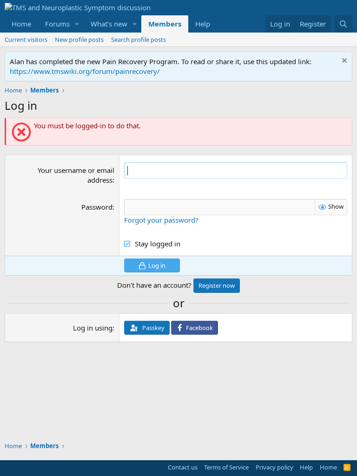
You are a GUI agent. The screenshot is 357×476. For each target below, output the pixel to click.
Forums (57, 23)
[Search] (343, 24)
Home (21, 23)
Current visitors (26, 39)
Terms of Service (226, 467)
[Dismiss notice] (343, 61)
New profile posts (79, 39)
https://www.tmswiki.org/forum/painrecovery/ (85, 71)
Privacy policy (274, 467)
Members (164, 23)
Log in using (92, 327)
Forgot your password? (161, 220)
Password (96, 207)
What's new (109, 23)
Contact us (183, 467)
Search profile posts (138, 39)
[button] (77, 24)
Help (202, 23)
